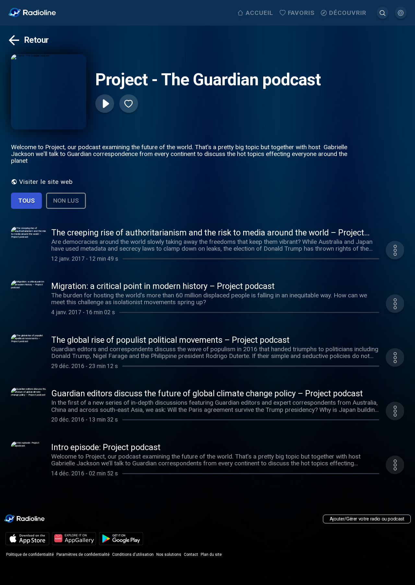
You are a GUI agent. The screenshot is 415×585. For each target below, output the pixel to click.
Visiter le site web (46, 181)
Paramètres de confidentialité (83, 554)
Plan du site (211, 554)
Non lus (66, 200)
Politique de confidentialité (30, 554)
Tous (26, 200)
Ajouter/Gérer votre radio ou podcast (367, 519)
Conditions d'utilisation (133, 554)
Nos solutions (168, 554)
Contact (191, 554)
